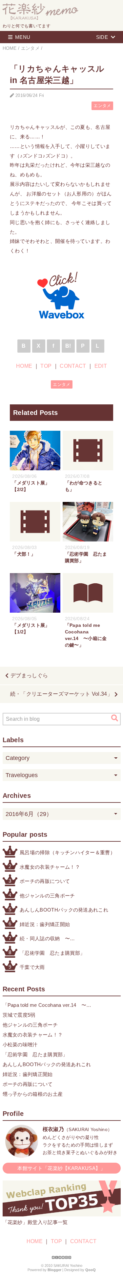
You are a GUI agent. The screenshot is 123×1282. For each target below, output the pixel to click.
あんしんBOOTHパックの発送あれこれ (64, 910)
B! (68, 346)
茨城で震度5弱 (19, 1015)
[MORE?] (21, 1154)
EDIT (100, 366)
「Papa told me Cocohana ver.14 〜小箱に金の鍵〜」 (45, 1005)
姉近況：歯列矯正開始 (45, 924)
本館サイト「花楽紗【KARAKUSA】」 (61, 1168)
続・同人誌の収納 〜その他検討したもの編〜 (47, 939)
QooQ (90, 1270)
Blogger (54, 1270)
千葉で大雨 (32, 967)
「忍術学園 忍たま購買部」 (52, 953)
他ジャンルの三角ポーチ (47, 895)
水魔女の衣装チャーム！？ (50, 867)
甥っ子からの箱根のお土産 (33, 1094)
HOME (24, 366)
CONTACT (73, 366)
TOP (45, 366)
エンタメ (102, 105)
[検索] (114, 718)
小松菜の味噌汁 (20, 1044)
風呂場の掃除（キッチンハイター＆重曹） (67, 852)
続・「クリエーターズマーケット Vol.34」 (61, 694)
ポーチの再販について (45, 881)
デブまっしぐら (29, 675)
